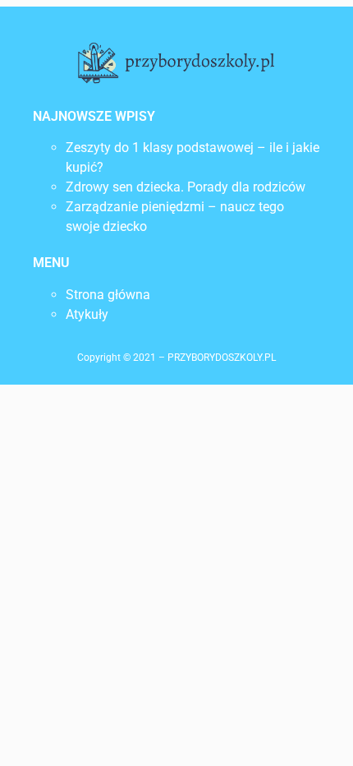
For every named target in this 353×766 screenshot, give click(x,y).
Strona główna (108, 294)
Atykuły (87, 314)
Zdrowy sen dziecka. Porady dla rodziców (185, 187)
